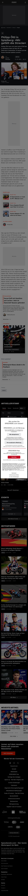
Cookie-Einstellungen (14, 476)
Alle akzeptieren (14, 434)
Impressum (14, 473)
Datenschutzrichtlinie (14, 474)
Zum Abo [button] (14, 457)
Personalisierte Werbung (14, 442)
